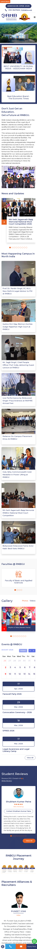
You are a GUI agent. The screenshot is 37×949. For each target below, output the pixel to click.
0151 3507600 (14, 10)
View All (30, 758)
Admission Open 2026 (18, 6)
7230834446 (26, 10)
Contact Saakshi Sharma (19, 811)
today (23, 650)
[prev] (30, 650)
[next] (34, 650)
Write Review (7, 781)
